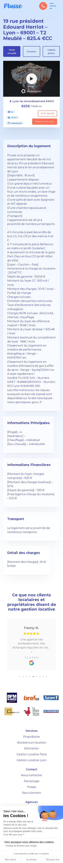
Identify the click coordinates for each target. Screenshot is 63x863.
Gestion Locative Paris (32, 754)
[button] (43, 6)
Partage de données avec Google (21, 846)
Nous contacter (31, 775)
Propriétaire (31, 736)
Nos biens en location (31, 742)
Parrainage (31, 781)
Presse (31, 787)
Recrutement (31, 792)
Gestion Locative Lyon (31, 760)
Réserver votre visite (44, 121)
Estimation (31, 748)
